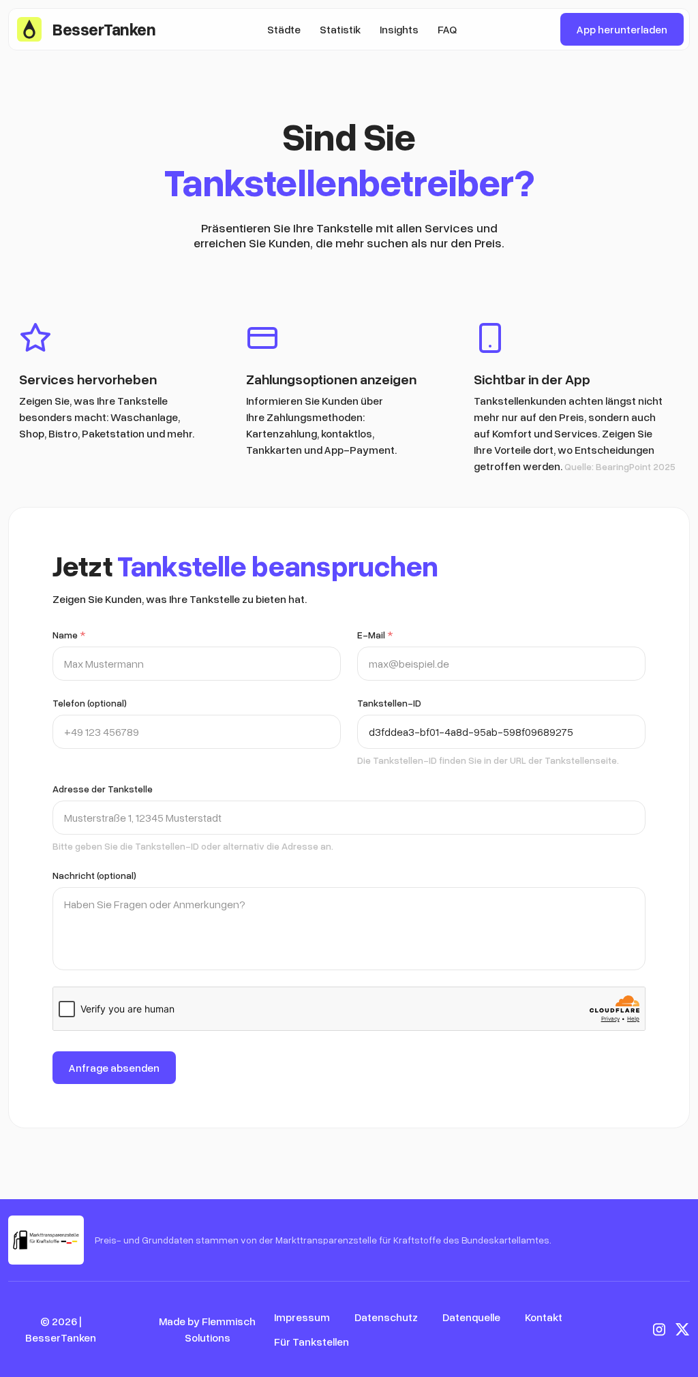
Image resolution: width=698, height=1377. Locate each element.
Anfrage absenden (114, 1067)
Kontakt (543, 1317)
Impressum (302, 1317)
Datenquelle (471, 1317)
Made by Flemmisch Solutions (207, 1329)
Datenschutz (386, 1317)
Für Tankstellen (311, 1341)
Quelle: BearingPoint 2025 (620, 466)
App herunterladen (622, 29)
